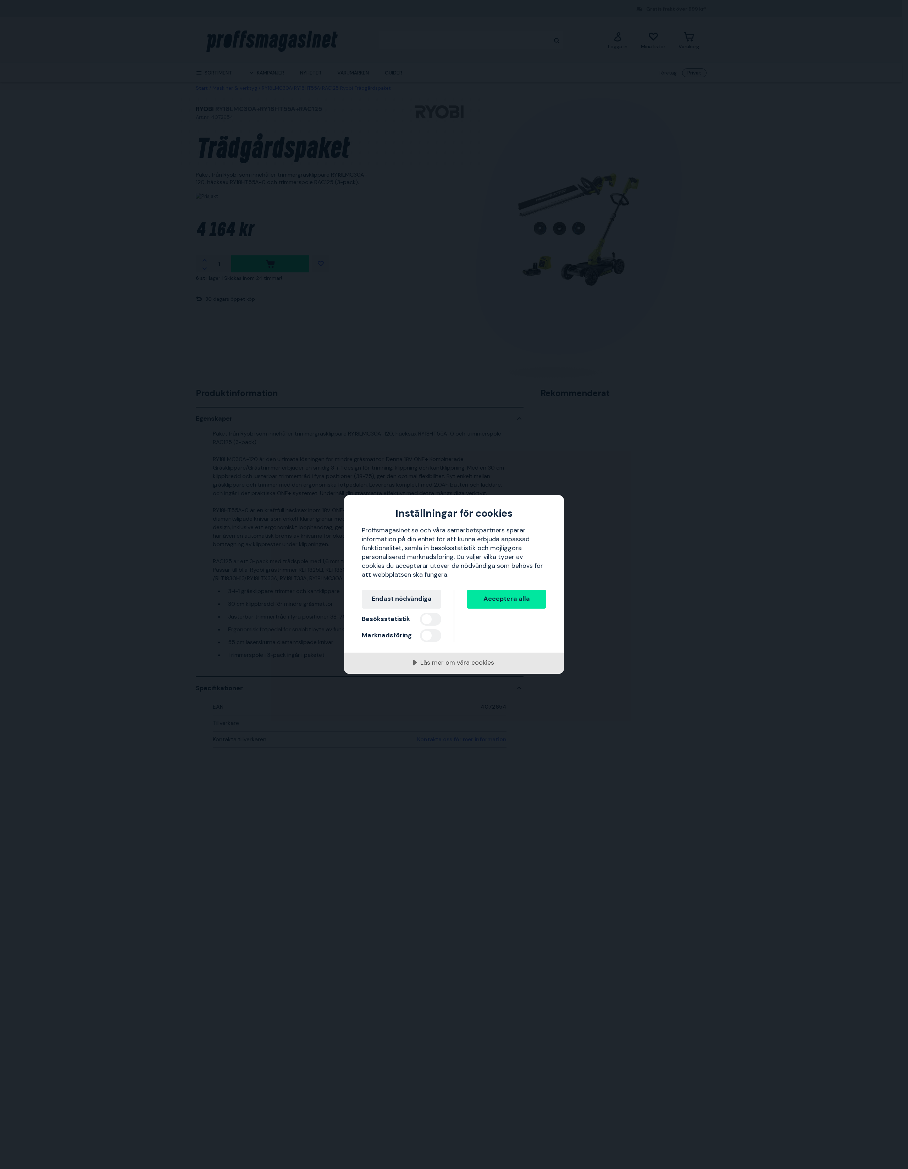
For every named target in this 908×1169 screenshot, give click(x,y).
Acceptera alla (506, 598)
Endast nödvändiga (402, 598)
